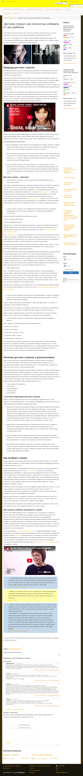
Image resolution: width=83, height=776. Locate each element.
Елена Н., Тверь (12, 600)
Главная (5, 18)
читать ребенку (31, 470)
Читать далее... (25, 758)
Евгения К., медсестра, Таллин (17, 587)
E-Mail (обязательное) (24, 727)
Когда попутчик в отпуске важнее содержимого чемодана (69, 227)
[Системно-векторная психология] (69, 766)
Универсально (13, 18)
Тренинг (17, 535)
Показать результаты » (69, 63)
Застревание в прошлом (69, 183)
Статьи (68, 9)
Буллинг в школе (10, 754)
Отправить (8, 742)
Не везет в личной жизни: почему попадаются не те (70, 203)
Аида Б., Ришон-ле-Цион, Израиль (17, 631)
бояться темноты (44, 192)
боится (16, 158)
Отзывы (7, 13)
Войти (71, 273)
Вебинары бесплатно (35, 9)
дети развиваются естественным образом (46, 542)
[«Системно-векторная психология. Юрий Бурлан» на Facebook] (69, 768)
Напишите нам (74, 1)
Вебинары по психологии (14, 9)
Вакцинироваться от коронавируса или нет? (70, 236)
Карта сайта (6, 768)
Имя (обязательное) (24, 725)
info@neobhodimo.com (62, 772)
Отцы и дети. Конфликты (68, 196)
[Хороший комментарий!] (52, 663)
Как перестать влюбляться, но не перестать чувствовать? (70, 170)
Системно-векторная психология (26, 531)
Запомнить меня (69, 269)
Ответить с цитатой (46, 670)
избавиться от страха (34, 198)
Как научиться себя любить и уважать (70, 243)
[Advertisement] (71, 137)
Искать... (65, 278)
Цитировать (56, 670)
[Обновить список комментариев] (12, 661)
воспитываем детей (11, 235)
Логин (64, 256)
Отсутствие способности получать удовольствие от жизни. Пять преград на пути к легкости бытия (71, 215)
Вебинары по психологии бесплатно (40, 766)
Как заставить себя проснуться (70, 190)
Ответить (37, 670)
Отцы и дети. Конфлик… (43, 754)
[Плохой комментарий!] (54, 663)
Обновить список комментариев (15, 709)
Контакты (16, 13)
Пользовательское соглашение (12, 766)
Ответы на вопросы (54, 9)
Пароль (65, 263)
